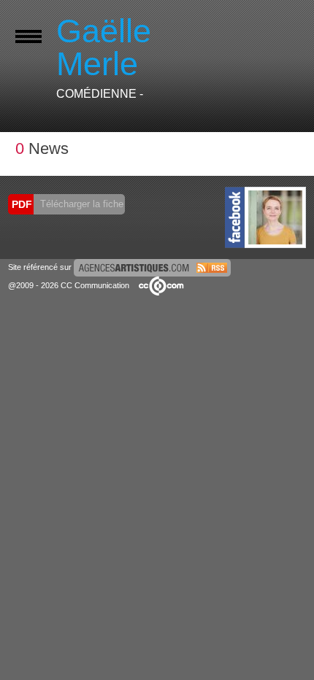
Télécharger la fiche (80, 203)
